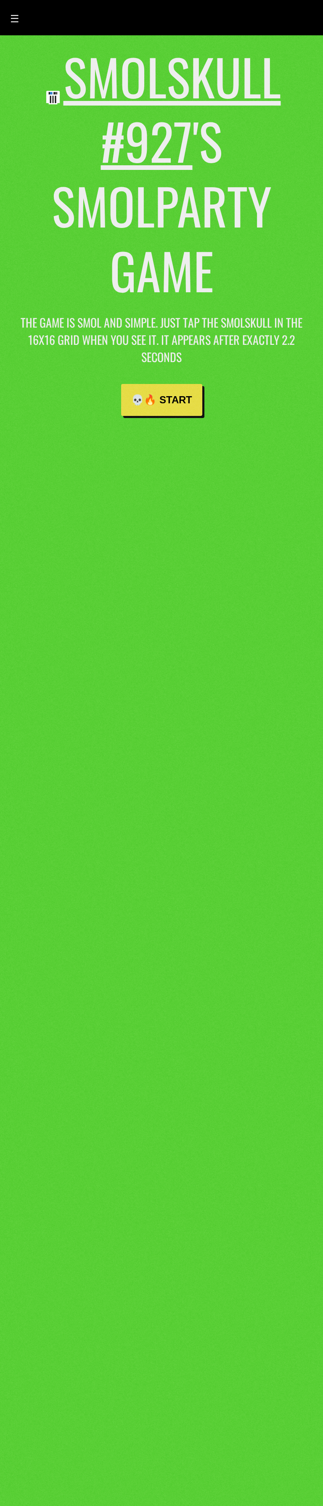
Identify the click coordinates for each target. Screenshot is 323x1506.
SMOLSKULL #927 (172, 108)
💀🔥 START (161, 399)
